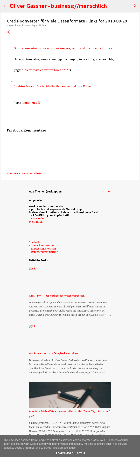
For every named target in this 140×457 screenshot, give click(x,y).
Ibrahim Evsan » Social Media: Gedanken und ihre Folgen (53, 86)
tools (57, 70)
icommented (30, 102)
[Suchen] (135, 6)
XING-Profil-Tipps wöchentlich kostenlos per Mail (57, 295)
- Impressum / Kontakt (42, 248)
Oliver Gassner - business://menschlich (58, 6)
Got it (80, 453)
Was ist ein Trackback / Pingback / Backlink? (53, 353)
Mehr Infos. (36, 221)
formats (34, 70)
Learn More (64, 453)
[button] (9, 32)
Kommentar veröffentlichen (24, 173)
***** (66, 70)
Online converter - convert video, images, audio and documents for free (63, 48)
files (25, 70)
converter (47, 70)
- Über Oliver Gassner (42, 245)
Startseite (34, 242)
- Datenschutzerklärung (43, 251)
